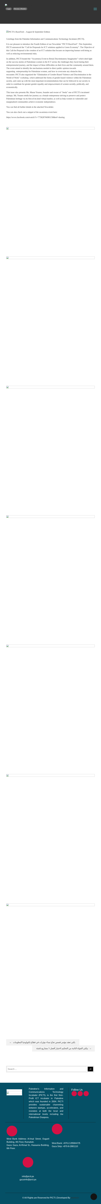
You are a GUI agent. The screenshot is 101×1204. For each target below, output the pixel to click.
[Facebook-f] (74, 1093)
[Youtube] (86, 1093)
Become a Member (20, 9)
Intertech (75, 1198)
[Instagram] (80, 1093)
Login (9, 9)
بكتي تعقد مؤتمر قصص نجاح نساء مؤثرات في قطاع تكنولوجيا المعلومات (44, 1042)
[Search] (90, 1069)
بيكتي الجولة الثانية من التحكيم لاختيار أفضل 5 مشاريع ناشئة (62, 1048)
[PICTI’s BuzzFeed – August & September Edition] (27, 5)
